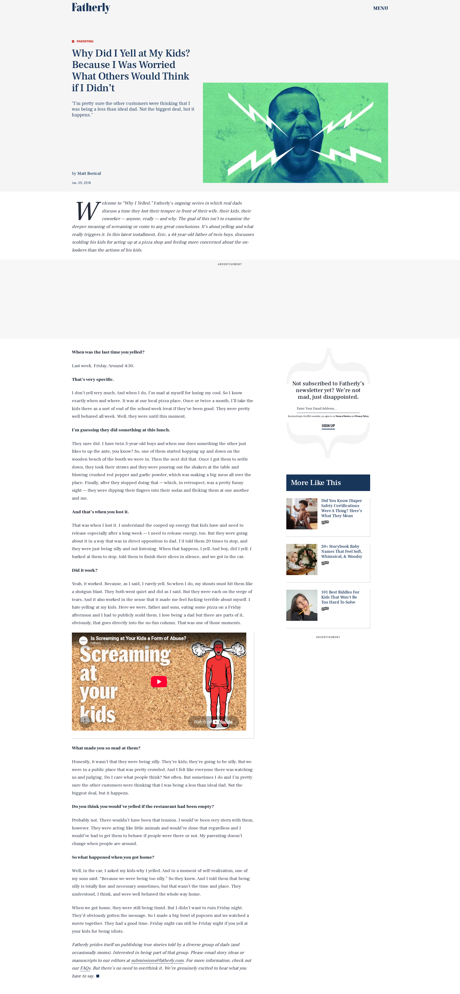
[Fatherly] (91, 8)
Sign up (328, 425)
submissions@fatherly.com (157, 960)
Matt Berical (89, 173)
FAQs (85, 968)
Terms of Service (343, 416)
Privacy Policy (362, 416)
